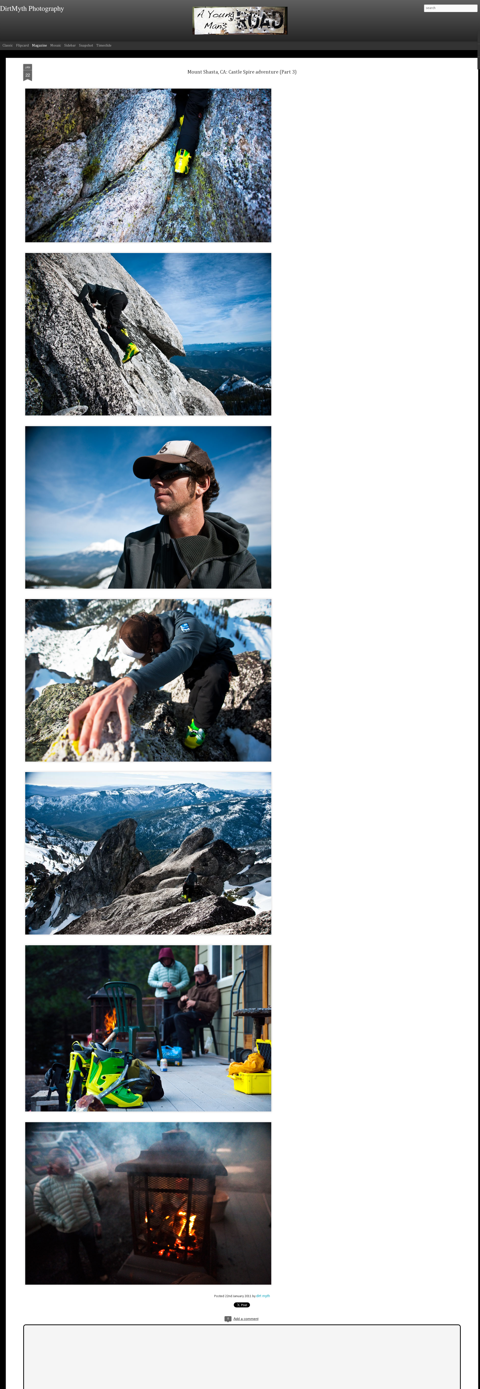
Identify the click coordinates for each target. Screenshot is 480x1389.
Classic (7, 45)
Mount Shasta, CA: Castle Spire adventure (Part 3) (242, 72)
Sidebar (70, 45)
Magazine (39, 45)
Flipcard (22, 45)
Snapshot (86, 45)
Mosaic (55, 45)
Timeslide (104, 45)
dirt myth (263, 1295)
